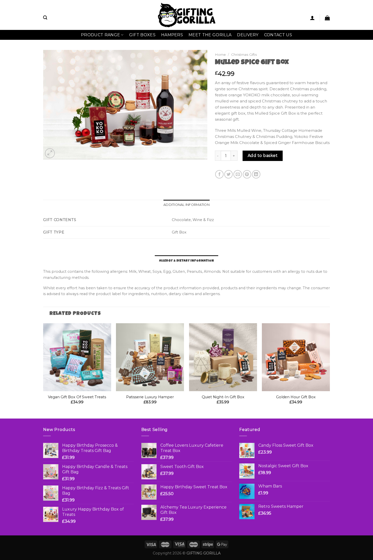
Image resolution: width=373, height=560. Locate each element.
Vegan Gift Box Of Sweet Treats (77, 397)
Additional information (186, 205)
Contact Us (278, 34)
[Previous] (43, 370)
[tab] (186, 205)
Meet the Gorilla (210, 34)
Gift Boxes (142, 34)
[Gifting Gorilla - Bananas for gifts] (187, 14)
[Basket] (327, 17)
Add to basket (263, 155)
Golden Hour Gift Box (296, 397)
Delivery (248, 34)
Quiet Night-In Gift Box (223, 397)
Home (220, 54)
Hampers (172, 34)
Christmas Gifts (244, 54)
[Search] (45, 18)
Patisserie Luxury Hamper (150, 397)
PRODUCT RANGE (100, 34)
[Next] (329, 370)
